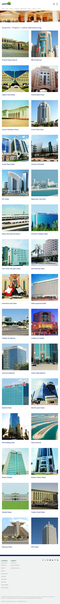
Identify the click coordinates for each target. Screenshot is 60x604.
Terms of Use (37, 596)
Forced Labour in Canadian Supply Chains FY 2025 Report (29, 598)
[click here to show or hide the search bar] (54, 4)
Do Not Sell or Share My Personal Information (11, 596)
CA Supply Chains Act (11, 598)
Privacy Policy (51, 596)
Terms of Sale (44, 596)
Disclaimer (3, 598)
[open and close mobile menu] (57, 4)
